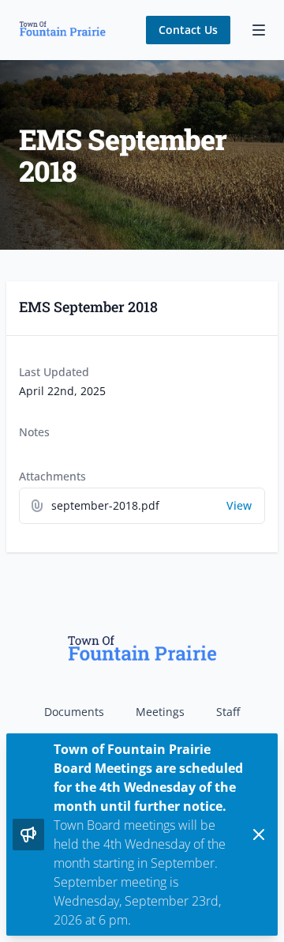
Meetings (160, 711)
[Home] (62, 30)
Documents (74, 711)
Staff (228, 711)
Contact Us (188, 29)
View (239, 505)
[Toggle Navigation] (258, 30)
